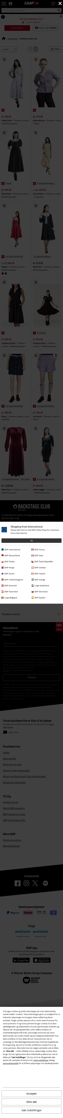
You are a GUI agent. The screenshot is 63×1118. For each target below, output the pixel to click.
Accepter (31, 1093)
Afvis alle (31, 1101)
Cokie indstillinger (40, 1060)
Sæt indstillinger (32, 1110)
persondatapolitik (10, 1063)
